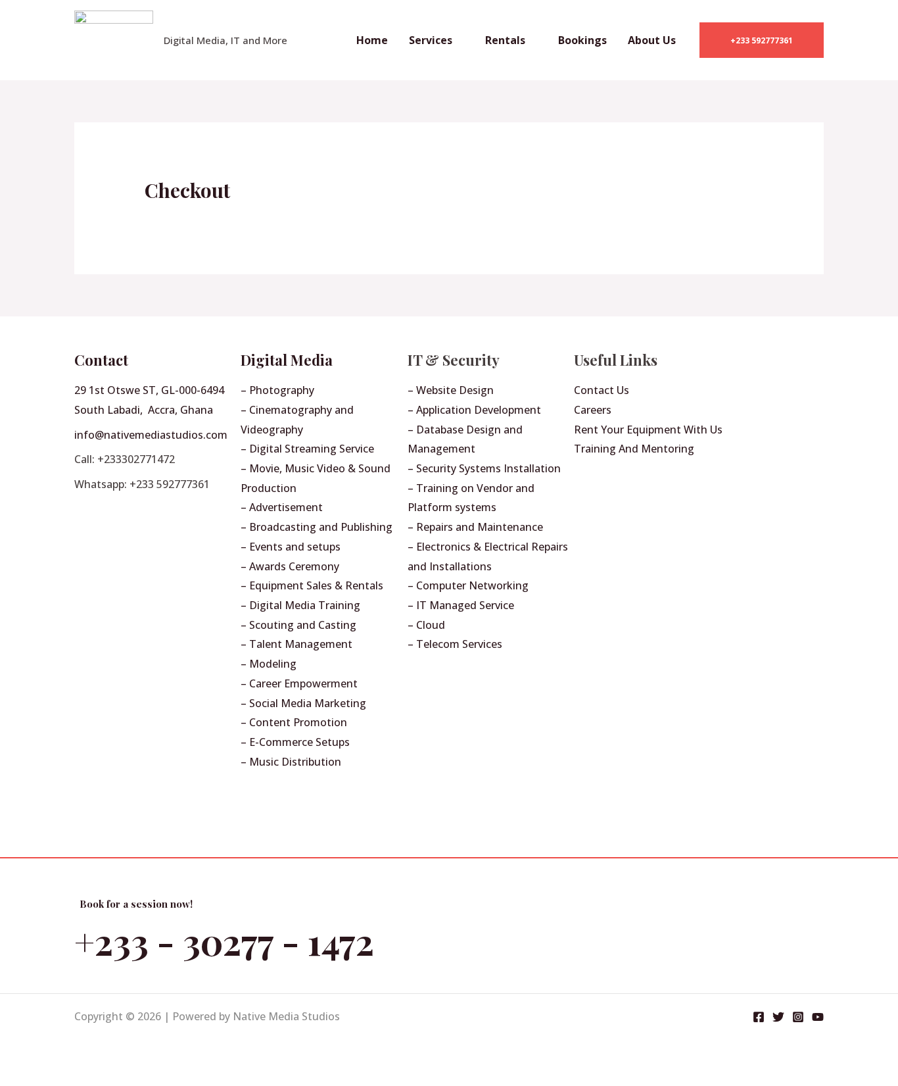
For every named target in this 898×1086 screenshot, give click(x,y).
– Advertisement (282, 507)
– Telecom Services (455, 644)
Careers (592, 410)
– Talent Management (296, 644)
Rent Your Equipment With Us (648, 429)
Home (372, 40)
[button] (761, 40)
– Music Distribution (291, 761)
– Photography (277, 390)
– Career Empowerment (299, 683)
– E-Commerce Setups (295, 742)
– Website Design (451, 390)
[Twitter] (778, 1017)
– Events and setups (291, 546)
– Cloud (426, 625)
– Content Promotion (294, 722)
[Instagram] (798, 1017)
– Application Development (474, 410)
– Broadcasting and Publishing (316, 527)
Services (430, 40)
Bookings (582, 40)
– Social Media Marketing (303, 703)
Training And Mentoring (634, 448)
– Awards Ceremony (290, 566)
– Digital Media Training (300, 605)
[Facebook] (759, 1017)
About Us (652, 40)
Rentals (505, 40)
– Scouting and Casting (298, 625)
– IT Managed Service (461, 605)
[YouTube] (818, 1017)
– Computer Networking (468, 585)
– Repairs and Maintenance (475, 527)
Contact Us (601, 390)
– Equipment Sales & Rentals (312, 585)
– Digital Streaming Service (307, 448)
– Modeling (268, 663)
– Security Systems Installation (484, 468)
